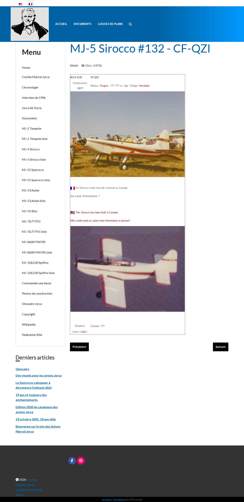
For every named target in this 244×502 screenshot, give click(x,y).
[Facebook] (72, 461)
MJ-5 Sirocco (31, 149)
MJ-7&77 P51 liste (34, 231)
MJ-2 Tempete (31, 128)
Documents (82, 24)
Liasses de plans (110, 24)
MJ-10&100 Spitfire (35, 262)
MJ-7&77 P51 (31, 221)
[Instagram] (81, 461)
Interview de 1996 (34, 97)
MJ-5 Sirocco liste (34, 159)
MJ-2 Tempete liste (34, 138)
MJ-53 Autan (30, 190)
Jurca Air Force (32, 108)
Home (26, 67)
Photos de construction (37, 293)
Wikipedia (28, 324)
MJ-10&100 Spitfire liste (38, 273)
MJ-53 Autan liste (33, 200)
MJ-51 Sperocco (33, 169)
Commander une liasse (36, 283)
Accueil (61, 24)
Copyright (28, 314)
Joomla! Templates (114, 499)
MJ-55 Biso (29, 211)
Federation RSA (32, 334)
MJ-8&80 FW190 (33, 242)
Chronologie (30, 87)
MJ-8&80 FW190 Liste (37, 252)
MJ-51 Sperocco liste (36, 180)
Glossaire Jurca (32, 303)
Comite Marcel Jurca (35, 77)
